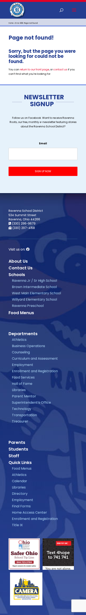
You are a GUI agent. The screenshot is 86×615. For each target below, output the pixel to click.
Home (11, 23)
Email (43, 143)
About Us (18, 261)
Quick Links (20, 462)
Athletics (19, 339)
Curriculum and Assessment (35, 358)
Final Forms (21, 506)
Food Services (23, 377)
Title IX (17, 525)
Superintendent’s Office (31, 402)
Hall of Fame (22, 383)
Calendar (19, 481)
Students (18, 449)
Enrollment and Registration (35, 371)
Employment (22, 364)
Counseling (21, 352)
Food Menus (21, 313)
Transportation (24, 415)
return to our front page (34, 69)
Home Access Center (29, 512)
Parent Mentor (24, 396)
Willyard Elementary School (34, 299)
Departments (23, 334)
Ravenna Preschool (28, 305)
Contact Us (21, 268)
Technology (21, 408)
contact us (60, 69)
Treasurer (20, 421)
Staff (14, 456)
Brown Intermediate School (34, 286)
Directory (20, 493)
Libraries (19, 390)
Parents (17, 442)
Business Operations (28, 346)
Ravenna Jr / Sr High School (34, 280)
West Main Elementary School (36, 293)
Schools (17, 275)
